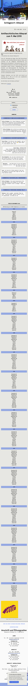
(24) (14, 404)
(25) (14, 461)
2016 (14, 371)
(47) (14, 501)
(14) (14, 325)
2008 (14, 525)
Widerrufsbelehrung (14, 627)
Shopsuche (15, 107)
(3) (14, 218)
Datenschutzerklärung (15, 623)
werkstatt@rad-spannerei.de (14, 652)
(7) (14, 359)
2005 (14, 583)
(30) (14, 463)
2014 (14, 410)
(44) (14, 494)
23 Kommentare (6, 138)
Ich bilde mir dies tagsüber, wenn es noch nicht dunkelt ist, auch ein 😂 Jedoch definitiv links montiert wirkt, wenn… (13, 142)
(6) (14, 282)
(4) (14, 212)
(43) (14, 497)
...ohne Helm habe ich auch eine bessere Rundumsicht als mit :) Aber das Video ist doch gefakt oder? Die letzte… (14, 165)
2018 (14, 332)
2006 (14, 564)
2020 (14, 300)
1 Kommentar (5, 177)
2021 (14, 290)
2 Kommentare (6, 118)
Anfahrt (15, 18)
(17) (14, 366)
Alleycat (10, 92)
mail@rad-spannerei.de (14, 639)
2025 (14, 222)
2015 (14, 390)
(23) (14, 415)
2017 (14, 352)
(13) (14, 375)
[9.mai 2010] (14, 45)
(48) (14, 515)
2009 (14, 506)
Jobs (3, 18)
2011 (14, 467)
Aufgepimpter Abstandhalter (18, 138)
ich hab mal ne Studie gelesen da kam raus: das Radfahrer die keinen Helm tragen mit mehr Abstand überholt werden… (13, 171)
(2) (14, 215)
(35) (14, 502)
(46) (14, 481)
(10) (14, 358)
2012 (14, 448)
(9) (14, 283)
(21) (14, 458)
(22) (14, 416)
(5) (14, 264)
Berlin (14, 91)
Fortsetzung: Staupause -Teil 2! (17, 190)
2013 (14, 429)
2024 (14, 237)
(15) (14, 403)
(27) (14, 493)
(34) (14, 514)
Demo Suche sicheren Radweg (17, 118)
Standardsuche (15, 105)
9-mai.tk (9, 83)
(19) (14, 395)
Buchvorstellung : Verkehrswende (17, 177)
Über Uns (10, 18)
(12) (14, 400)
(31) (14, 471)
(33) (14, 475)
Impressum (23, 623)
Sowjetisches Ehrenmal (14, 95)
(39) (14, 465)
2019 (14, 313)
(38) (14, 495)
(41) (14, 462)
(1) (14, 211)
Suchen (14, 109)
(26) (14, 539)
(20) (14, 418)
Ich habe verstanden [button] (14, 682)
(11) (14, 394)
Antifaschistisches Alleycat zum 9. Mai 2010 (14, 34)
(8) (14, 323)
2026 (14, 209)
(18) (14, 440)
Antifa (14, 92)
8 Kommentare (14, 97)
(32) (14, 516)
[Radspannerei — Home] (14, 8)
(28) (14, 510)
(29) (14, 459)
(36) (14, 596)
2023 (14, 255)
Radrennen (17, 93)
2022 (14, 272)
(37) (14, 498)
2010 (14, 487)
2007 (14, 544)
